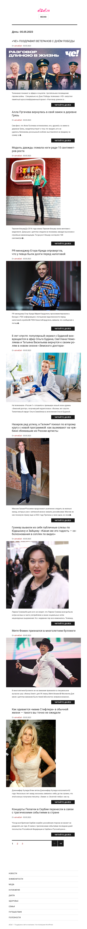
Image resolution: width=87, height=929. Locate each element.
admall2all (18, 46)
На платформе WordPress (44, 925)
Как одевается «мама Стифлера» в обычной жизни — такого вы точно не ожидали (40, 711)
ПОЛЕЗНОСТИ (15, 917)
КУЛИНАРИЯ (14, 890)
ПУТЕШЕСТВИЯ (15, 912)
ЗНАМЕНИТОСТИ (16, 879)
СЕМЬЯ (12, 906)
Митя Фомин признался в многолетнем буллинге (44, 630)
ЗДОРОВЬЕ (13, 901)
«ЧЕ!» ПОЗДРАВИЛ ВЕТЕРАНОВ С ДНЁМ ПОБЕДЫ (43, 41)
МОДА (11, 884)
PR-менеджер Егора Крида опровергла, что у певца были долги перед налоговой (38, 252)
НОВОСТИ (13, 873)
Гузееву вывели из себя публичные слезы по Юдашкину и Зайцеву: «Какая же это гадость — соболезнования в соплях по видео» (44, 531)
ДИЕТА (12, 895)
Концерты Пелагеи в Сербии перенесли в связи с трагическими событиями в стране (43, 811)
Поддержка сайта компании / (24, 925)
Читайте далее (63, 105)
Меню (43, 17)
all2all (10, 925)
